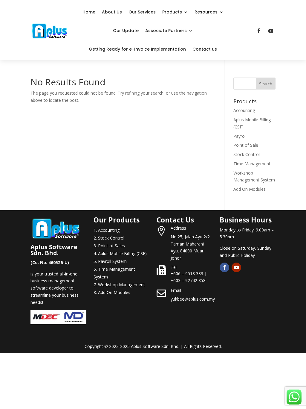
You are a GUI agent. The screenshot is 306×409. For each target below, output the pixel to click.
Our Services (142, 12)
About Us (112, 12)
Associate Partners (166, 31)
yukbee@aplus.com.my (193, 299)
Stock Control (246, 154)
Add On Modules (249, 189)
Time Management (251, 163)
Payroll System (112, 261)
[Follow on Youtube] (271, 31)
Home (88, 12)
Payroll (240, 136)
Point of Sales (111, 246)
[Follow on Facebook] (259, 31)
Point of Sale (245, 145)
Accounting (244, 110)
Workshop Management (121, 284)
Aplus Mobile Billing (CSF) (122, 253)
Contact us (204, 49)
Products (172, 12)
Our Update (126, 31)
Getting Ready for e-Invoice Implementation (137, 49)
